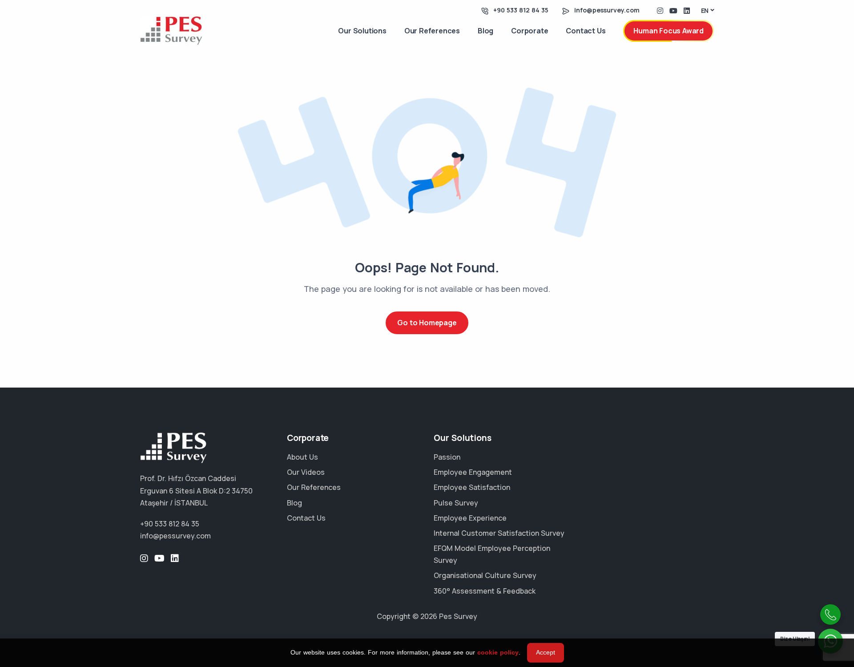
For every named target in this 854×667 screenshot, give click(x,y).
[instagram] (660, 10)
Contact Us (585, 31)
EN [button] (705, 10)
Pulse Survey (456, 503)
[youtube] (673, 10)
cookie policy (498, 652)
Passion (447, 457)
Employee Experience (470, 518)
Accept (545, 652)
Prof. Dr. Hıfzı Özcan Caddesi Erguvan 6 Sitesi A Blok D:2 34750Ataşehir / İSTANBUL (196, 490)
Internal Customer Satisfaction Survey (499, 533)
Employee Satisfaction (472, 487)
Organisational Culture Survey (485, 575)
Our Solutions (362, 31)
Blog (485, 31)
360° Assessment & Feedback (485, 591)
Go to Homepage (426, 322)
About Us (302, 457)
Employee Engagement (473, 472)
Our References (432, 31)
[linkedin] (687, 10)
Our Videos (306, 472)
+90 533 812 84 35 (520, 10)
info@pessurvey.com (607, 10)
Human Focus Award (668, 31)
